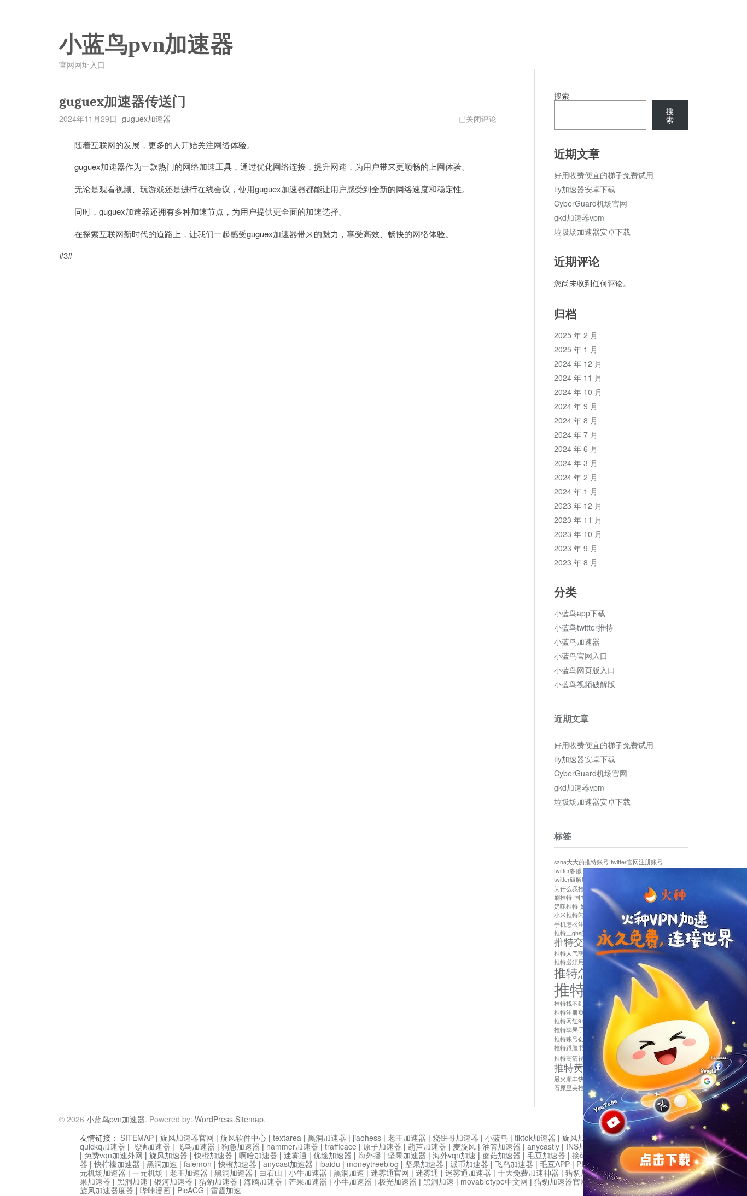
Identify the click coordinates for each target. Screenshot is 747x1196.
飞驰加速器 (151, 1146)
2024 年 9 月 (576, 405)
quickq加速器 (102, 1146)
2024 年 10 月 (578, 391)
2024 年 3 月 (576, 462)
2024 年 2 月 (576, 477)
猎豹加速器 (218, 1181)
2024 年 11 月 (578, 377)
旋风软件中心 (243, 1137)
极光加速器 (397, 1181)
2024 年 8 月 (576, 420)
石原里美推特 (572, 1087)
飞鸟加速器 (196, 1146)
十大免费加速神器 (528, 1172)
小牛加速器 (308, 1172)
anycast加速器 (288, 1163)
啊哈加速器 (258, 1155)
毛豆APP (555, 1163)
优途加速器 (332, 1155)
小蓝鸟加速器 (577, 641)
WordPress (214, 1118)
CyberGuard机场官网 (590, 203)
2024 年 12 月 (578, 363)
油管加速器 (501, 1146)
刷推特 (563, 897)
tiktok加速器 (535, 1137)
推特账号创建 (572, 1039)
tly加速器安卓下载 (584, 189)
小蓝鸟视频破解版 (584, 684)
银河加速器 (173, 1181)
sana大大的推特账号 (581, 862)
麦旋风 (464, 1146)
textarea (287, 1137)
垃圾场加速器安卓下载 (592, 231)
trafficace (341, 1146)
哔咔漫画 (155, 1190)
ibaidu (329, 1163)
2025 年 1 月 (576, 349)
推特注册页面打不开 (581, 1012)
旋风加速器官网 (187, 1137)
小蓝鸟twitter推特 (583, 627)
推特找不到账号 (575, 1003)
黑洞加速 (162, 1163)
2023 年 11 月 (578, 519)
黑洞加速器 (327, 1137)
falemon (198, 1163)
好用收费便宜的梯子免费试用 (603, 174)
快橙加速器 (213, 1155)
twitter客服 (568, 871)
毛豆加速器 (546, 1155)
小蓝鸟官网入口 (581, 655)
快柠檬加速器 (117, 1163)
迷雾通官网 (390, 1172)
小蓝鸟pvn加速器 (146, 44)
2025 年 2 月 (576, 334)
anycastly (543, 1146)
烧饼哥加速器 (455, 1137)
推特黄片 (573, 1067)
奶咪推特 (566, 906)
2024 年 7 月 (576, 434)
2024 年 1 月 (576, 491)
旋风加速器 (168, 1155)
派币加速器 (469, 1163)
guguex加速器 (146, 118)
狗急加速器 (240, 1146)
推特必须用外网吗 (578, 962)
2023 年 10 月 (578, 533)
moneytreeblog (373, 1163)
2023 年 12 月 (578, 505)
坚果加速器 (407, 1155)
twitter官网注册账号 (637, 862)
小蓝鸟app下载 (579, 613)
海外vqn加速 (454, 1155)
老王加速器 (407, 1137)
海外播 (369, 1155)
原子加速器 (382, 1146)
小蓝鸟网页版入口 (584, 669)
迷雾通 (295, 1155)
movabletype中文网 (494, 1181)
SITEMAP (137, 1137)
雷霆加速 (226, 1190)
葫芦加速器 (427, 1146)
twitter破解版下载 (577, 879)
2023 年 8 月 (576, 562)
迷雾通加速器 (468, 1172)
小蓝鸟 (496, 1137)
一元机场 (147, 1172)
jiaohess (367, 1137)
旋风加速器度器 (106, 1190)
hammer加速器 (292, 1146)
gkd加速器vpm (579, 217)
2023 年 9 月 (576, 548)
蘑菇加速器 (501, 1155)
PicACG (190, 1190)
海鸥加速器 (263, 1181)
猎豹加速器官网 (561, 1181)
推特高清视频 (572, 1058)
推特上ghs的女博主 (579, 933)
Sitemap (249, 1118)
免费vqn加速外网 (113, 1155)
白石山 (270, 1172)
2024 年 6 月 (576, 448)
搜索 (561, 95)
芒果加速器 (308, 1181)
